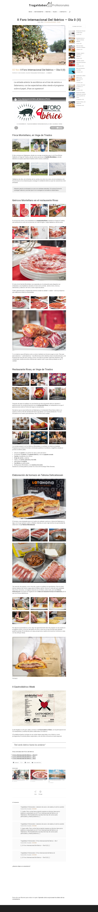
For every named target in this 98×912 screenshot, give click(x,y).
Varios (42, 22)
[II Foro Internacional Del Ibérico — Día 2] (20, 774)
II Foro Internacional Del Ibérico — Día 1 (38, 779)
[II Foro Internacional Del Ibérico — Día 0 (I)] (57, 774)
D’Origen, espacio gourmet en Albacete (80, 55)
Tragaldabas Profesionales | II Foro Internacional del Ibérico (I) (38, 853)
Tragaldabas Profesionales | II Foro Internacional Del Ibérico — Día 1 (39, 841)
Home (39, 22)
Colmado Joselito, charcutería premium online (81, 62)
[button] (20, 145)
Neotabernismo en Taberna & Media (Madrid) (80, 40)
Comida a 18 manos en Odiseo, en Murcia (80, 87)
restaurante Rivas (42, 220)
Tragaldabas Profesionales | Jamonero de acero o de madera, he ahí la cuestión (42, 807)
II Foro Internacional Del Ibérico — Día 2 (20, 779)
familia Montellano (51, 157)
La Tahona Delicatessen (27, 524)
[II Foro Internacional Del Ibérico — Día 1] (38, 774)
